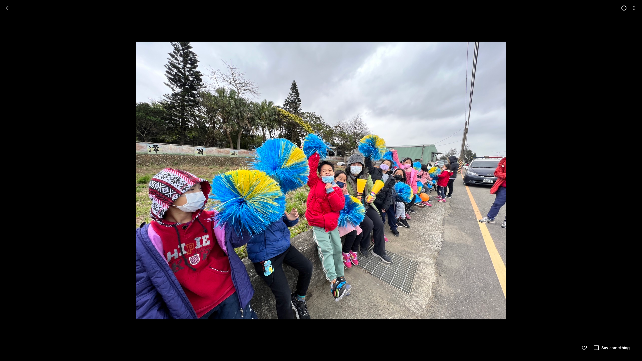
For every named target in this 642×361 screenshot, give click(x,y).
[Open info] (624, 8)
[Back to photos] (8, 8)
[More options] (634, 8)
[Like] (584, 348)
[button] (628, 180)
